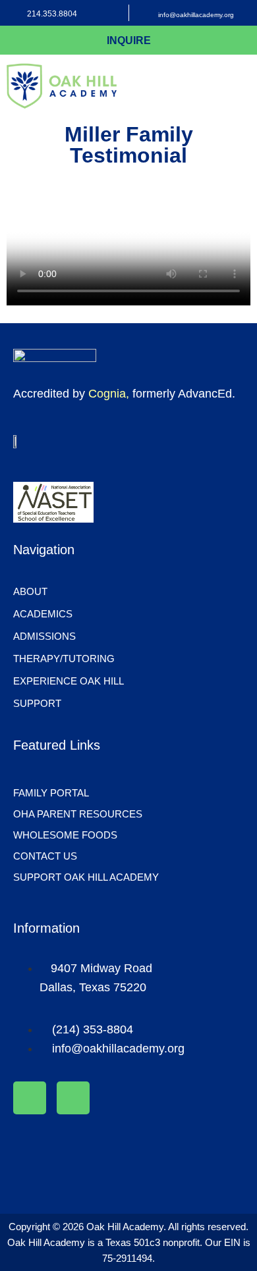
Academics (42, 613)
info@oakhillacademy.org (196, 14)
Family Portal (51, 792)
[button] (245, 86)
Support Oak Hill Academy (86, 877)
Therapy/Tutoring (64, 658)
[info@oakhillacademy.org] (144, 13)
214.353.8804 (52, 13)
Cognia (107, 393)
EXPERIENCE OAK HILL (68, 681)
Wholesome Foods (65, 835)
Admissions (44, 636)
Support (37, 703)
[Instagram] (73, 1097)
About (30, 591)
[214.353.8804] (13, 13)
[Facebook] (29, 1097)
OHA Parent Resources (77, 813)
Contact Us (45, 856)
